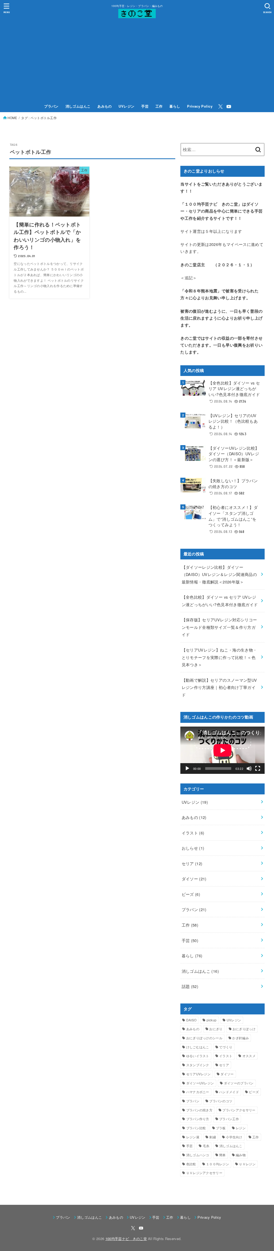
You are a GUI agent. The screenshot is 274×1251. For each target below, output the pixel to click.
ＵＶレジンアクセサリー (204, 1172)
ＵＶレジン (247, 1164)
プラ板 (221, 1127)
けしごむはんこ (197, 1047)
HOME (12, 118)
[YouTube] (228, 106)
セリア (192, 863)
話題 (190, 986)
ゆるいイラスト (197, 1055)
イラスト (193, 833)
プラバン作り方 (197, 1118)
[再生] (187, 768)
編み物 (241, 1154)
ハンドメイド (229, 1091)
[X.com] (220, 106)
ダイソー (194, 878)
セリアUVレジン (198, 1074)
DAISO (191, 1020)
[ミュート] (249, 768)
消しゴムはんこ (78, 106)
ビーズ (191, 894)
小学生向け (234, 1137)
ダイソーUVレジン (200, 1083)
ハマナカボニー (197, 1091)
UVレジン (126, 106)
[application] (222, 750)
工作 (159, 106)
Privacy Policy (199, 106)
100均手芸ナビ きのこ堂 (126, 1238)
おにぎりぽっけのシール (204, 1038)
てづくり (225, 1047)
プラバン (51, 106)
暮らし (174, 106)
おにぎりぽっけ (244, 1028)
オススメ (249, 1055)
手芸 (145, 106)
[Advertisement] (137, 60)
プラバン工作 (229, 1118)
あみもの (104, 106)
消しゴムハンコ (197, 1154)
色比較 (191, 1164)
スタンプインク (197, 1064)
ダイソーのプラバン (239, 1083)
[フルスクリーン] (257, 768)
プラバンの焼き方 (199, 1110)
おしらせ (193, 848)
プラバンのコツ (220, 1101)
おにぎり (215, 1028)
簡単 (222, 1154)
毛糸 (206, 1145)
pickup (212, 1020)
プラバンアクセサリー (238, 1110)
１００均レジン (217, 1164)
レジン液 (192, 1137)
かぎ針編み (240, 1038)
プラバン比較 (196, 1127)
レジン (241, 1127)
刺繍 (212, 1137)
